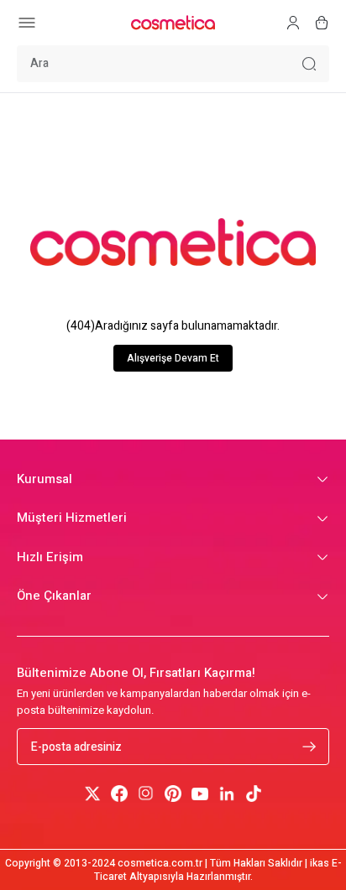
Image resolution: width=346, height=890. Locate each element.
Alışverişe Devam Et (173, 358)
